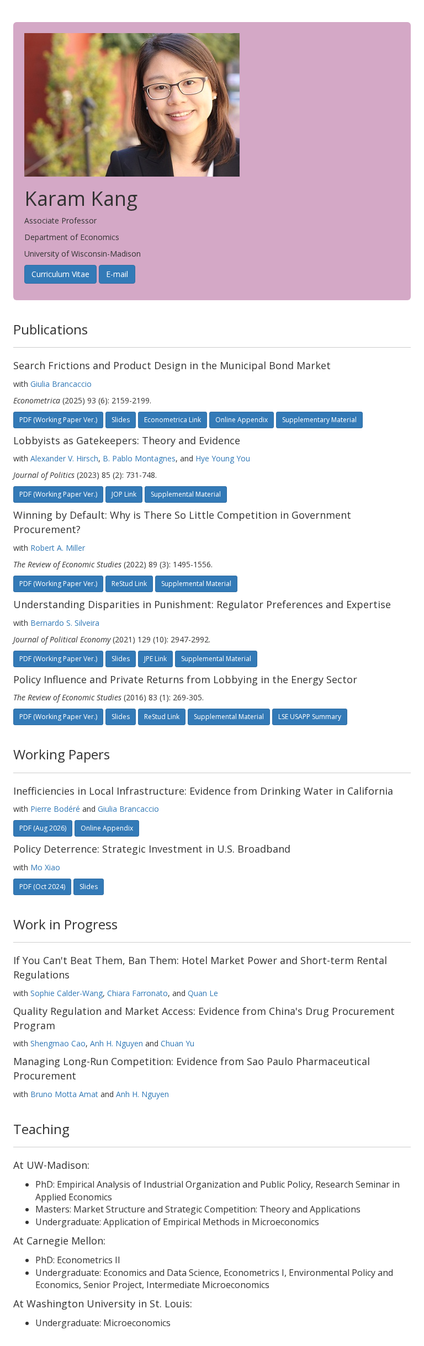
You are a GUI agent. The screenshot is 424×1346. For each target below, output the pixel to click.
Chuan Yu (177, 1043)
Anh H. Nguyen (116, 1043)
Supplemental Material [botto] (186, 494)
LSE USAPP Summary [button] (309, 716)
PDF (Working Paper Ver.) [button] (58, 494)
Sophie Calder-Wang (66, 993)
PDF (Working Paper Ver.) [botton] (58, 419)
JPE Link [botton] (155, 658)
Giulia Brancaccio (61, 384)
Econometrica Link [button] (172, 419)
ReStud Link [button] (161, 716)
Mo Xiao (45, 867)
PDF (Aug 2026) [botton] (42, 828)
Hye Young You (222, 458)
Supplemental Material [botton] (196, 583)
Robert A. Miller (57, 547)
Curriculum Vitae (60, 274)
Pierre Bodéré (55, 809)
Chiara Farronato (137, 993)
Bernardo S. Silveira (64, 623)
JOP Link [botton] (124, 494)
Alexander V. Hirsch (64, 458)
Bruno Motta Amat (64, 1094)
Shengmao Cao (58, 1043)
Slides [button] (121, 419)
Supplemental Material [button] (229, 716)
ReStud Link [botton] (129, 583)
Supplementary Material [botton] (319, 419)
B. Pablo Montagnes (139, 458)
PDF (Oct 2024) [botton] (42, 886)
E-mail (117, 274)
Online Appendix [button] (241, 419)
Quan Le (203, 993)
